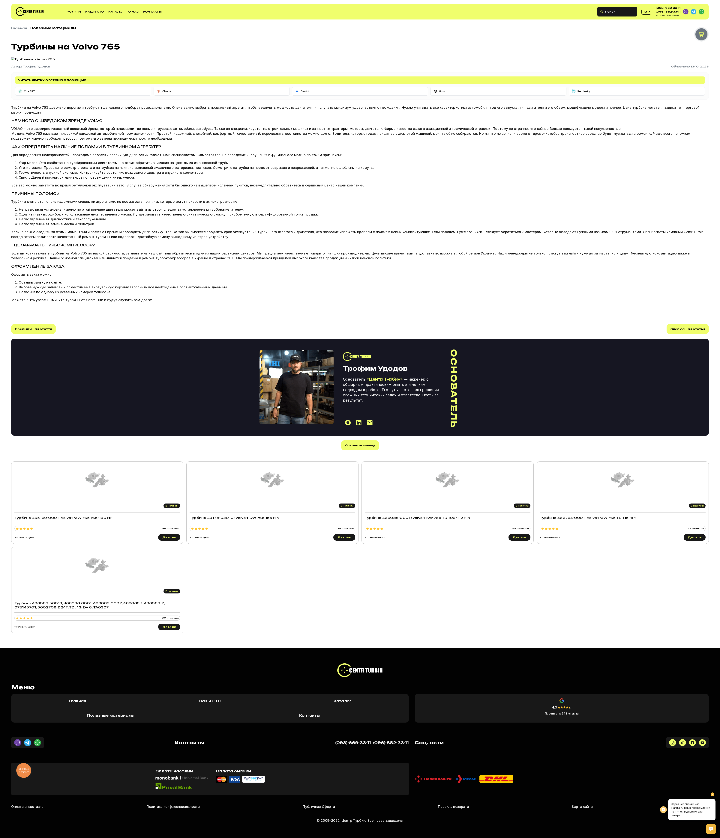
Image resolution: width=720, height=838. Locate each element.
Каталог (116, 11)
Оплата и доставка (27, 807)
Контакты (152, 11)
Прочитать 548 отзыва (562, 713)
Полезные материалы (53, 28)
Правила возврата (453, 807)
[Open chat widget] (711, 829)
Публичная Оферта (318, 807)
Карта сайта (582, 807)
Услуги (74, 11)
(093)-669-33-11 (668, 7)
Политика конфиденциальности (173, 807)
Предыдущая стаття (33, 329)
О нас (133, 11)
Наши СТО (94, 11)
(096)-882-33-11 (668, 11)
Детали (169, 537)
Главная (19, 28)
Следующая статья (687, 329)
